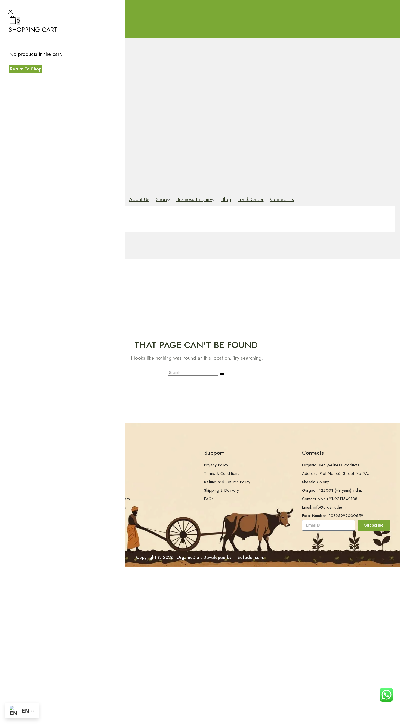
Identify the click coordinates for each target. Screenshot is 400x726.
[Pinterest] (338, 539)
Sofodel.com (250, 557)
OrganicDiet (188, 557)
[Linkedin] (348, 539)
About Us (139, 199)
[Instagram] (328, 539)
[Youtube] (359, 539)
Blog (226, 199)
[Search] (222, 374)
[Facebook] (307, 539)
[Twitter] (317, 539)
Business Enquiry (194, 199)
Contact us (282, 199)
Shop (161, 199)
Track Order (251, 199)
